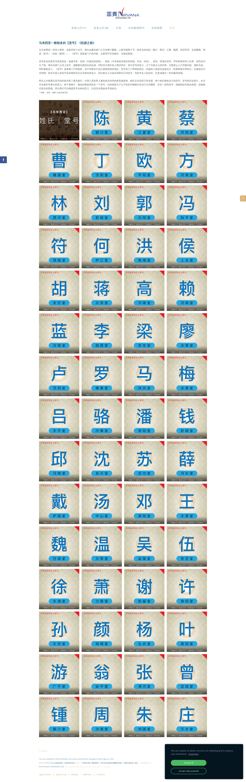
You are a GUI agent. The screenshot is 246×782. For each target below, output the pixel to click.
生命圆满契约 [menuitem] (136, 28)
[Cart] (243, 198)
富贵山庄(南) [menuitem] (101, 28)
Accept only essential (189, 771)
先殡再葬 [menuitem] (156, 28)
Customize (193, 754)
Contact (107, 766)
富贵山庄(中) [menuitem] (79, 28)
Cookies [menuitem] (43, 750)
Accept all (188, 762)
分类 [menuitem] (118, 28)
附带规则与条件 (146, 763)
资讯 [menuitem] (172, 28)
